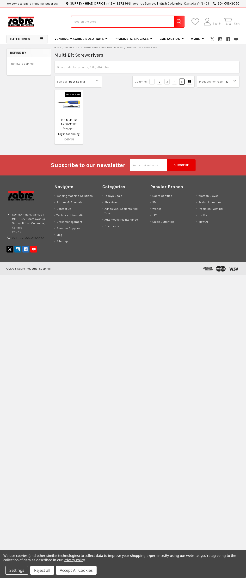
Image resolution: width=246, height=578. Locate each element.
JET (154, 215)
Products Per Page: (211, 81)
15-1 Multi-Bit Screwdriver (69, 121)
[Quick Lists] (196, 21)
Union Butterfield (163, 221)
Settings (16, 570)
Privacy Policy (74, 560)
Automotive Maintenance (121, 219)
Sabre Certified (162, 196)
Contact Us (170, 39)
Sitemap (62, 241)
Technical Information (70, 215)
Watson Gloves (208, 196)
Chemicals (112, 226)
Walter (156, 209)
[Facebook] (228, 39)
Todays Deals (113, 196)
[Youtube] (236, 39)
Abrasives (111, 202)
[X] (212, 39)
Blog (59, 234)
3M (154, 202)
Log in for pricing (69, 134)
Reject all (42, 570)
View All (203, 221)
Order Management (69, 221)
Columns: (141, 81)
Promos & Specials (132, 39)
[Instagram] (220, 39)
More (195, 39)
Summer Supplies (68, 228)
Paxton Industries (209, 202)
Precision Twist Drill (211, 209)
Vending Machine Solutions (79, 39)
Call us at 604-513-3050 (28, 238)
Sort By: (62, 81)
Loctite (202, 215)
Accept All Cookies (76, 570)
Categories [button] (20, 39)
